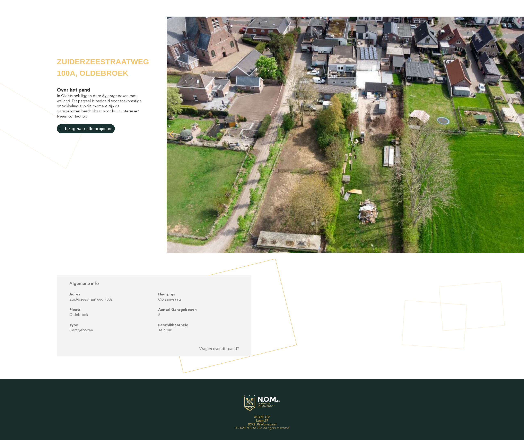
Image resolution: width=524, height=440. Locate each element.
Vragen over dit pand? (219, 348)
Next (519, 135)
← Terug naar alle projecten (86, 128)
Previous (171, 135)
